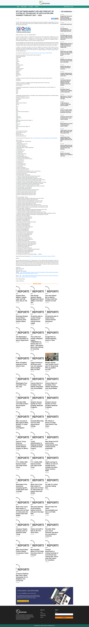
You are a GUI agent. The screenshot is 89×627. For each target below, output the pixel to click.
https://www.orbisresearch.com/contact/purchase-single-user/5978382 (42, 256)
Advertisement (43, 615)
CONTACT (37, 6)
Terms (41, 612)
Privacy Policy (43, 613)
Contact (41, 617)
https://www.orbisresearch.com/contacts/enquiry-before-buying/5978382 (43, 138)
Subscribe (64, 617)
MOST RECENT (24, 6)
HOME (18, 6)
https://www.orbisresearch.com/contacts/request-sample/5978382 (39, 52)
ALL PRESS (31, 6)
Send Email (20, 269)
